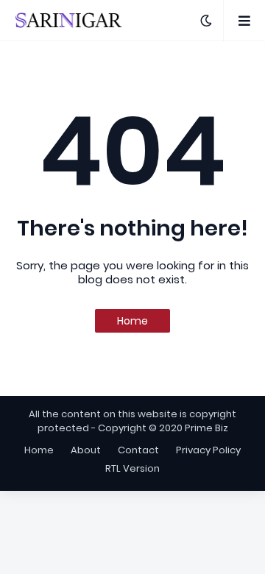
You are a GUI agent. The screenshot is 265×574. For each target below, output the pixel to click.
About (86, 450)
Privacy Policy (208, 450)
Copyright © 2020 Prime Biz (163, 428)
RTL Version (132, 468)
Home (132, 320)
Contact (138, 450)
